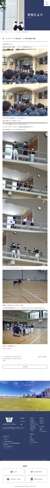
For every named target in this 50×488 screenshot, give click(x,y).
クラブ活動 (41, 426)
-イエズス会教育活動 (33, 443)
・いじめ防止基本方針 (7, 441)
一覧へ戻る (25, 366)
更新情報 (22, 418)
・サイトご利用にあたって (7, 446)
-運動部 (40, 428)
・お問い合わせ (5, 436)
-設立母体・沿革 (33, 423)
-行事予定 (41, 423)
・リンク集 (4, 439)
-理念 (31, 436)
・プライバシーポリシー (7, 447)
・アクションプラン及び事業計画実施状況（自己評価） (11, 443)
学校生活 (41, 418)
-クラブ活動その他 (43, 431)
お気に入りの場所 (42, 356)
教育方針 (32, 434)
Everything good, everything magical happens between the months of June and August (12, 358)
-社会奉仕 (32, 440)
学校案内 (32, 418)
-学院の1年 (41, 421)
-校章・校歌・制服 (33, 424)
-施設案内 (32, 429)
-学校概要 (32, 420)
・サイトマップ (5, 438)
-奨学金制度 (32, 426)
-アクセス (32, 430)
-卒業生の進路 (33, 427)
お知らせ (22, 427)
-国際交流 (32, 439)
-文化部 (40, 429)
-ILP (31, 437)
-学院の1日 (41, 420)
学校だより (7, 31)
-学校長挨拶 (32, 421)
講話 (21, 424)
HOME (2, 31)
